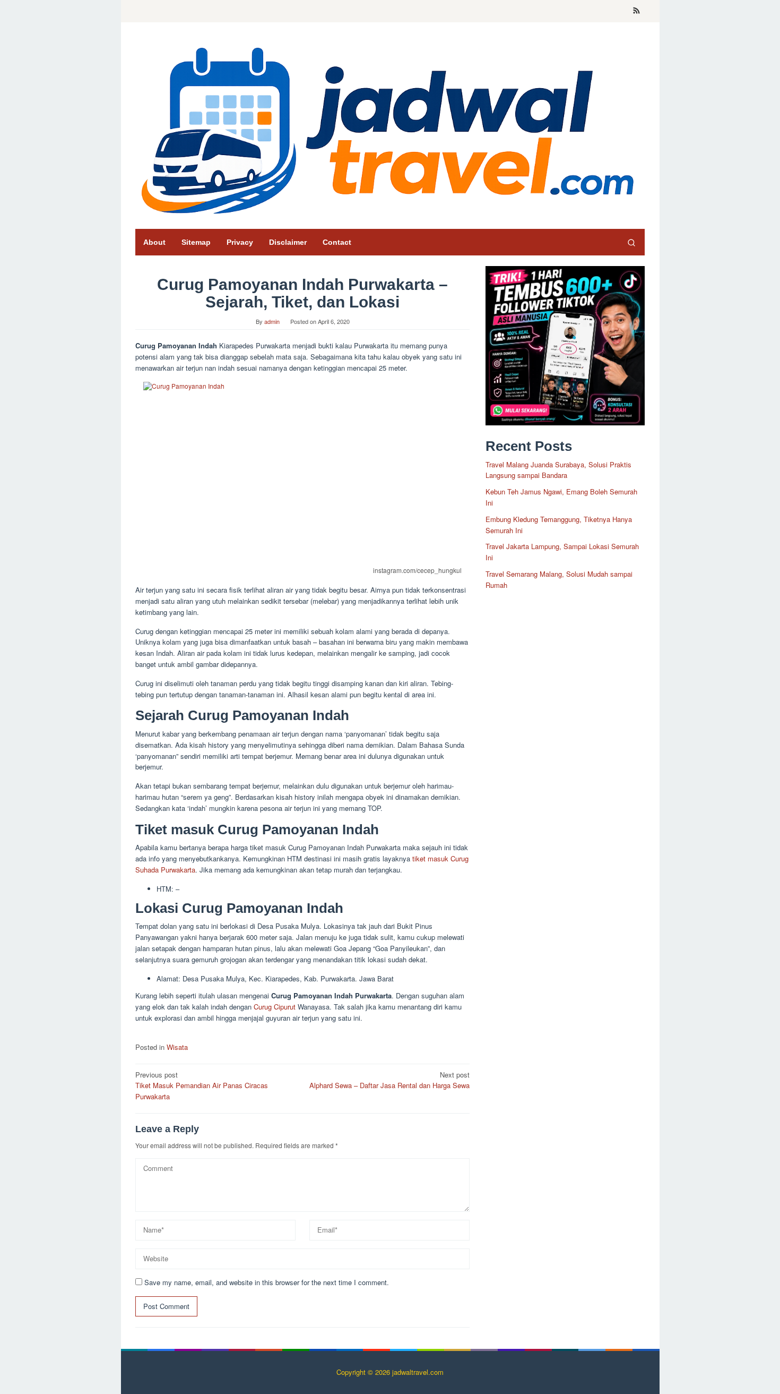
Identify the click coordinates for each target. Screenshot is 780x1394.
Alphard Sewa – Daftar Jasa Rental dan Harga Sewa (389, 1080)
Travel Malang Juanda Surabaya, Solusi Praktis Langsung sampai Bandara (558, 469)
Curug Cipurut (275, 1007)
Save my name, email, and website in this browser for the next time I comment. (266, 1282)
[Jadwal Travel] (390, 128)
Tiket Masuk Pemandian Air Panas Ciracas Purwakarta (201, 1086)
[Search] (631, 242)
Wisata (177, 1047)
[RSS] (636, 11)
